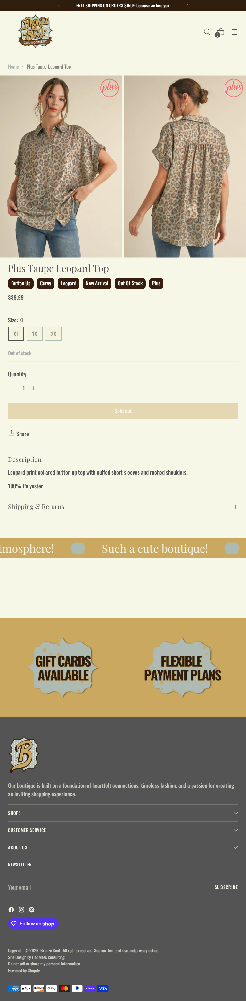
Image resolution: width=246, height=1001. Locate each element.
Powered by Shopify (24, 970)
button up (20, 283)
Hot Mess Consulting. (48, 957)
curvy (45, 283)
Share (22, 433)
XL (16, 334)
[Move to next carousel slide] (232, 595)
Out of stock (130, 283)
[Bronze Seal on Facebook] (12, 910)
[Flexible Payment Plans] (182, 667)
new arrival (97, 283)
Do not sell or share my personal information (44, 963)
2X (53, 334)
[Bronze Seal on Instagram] (22, 910)
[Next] (187, 5)
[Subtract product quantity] (14, 387)
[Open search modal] (207, 31)
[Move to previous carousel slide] (217, 596)
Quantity (17, 374)
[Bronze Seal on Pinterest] (32, 910)
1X (34, 334)
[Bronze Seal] (35, 31)
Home (13, 66)
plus (156, 283)
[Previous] (59, 5)
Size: (16, 320)
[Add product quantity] (33, 387)
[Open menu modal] (234, 31)
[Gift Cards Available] (63, 667)
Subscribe (226, 887)
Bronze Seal (50, 950)
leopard (68, 283)
